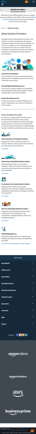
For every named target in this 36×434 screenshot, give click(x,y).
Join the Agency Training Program (19, 243)
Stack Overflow (14, 432)
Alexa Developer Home (28, 432)
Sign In (28, 2)
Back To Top (18, 258)
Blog (20, 432)
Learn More (4, 149)
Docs (7, 432)
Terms (3, 432)
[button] (1, 9)
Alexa (3, 28)
